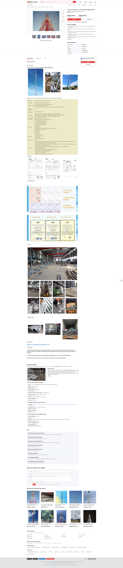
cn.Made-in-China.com (70, 562)
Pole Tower (82, 551)
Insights (82, 561)
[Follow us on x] (90, 558)
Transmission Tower (47, 536)
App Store (29, 558)
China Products (47, 561)
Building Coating (29, 534)
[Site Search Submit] (74, 2)
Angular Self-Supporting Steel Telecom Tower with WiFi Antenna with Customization (32, 505)
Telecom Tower (51, 6)
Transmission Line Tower (43, 404)
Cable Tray (80, 536)
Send (34, 484)
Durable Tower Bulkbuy (31, 554)
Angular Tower (49, 404)
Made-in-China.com (57, 562)
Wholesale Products (61, 561)
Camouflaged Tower (72, 404)
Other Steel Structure (82, 534)
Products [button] (42, 1)
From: (31, 471)
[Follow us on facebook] (88, 558)
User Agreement (67, 564)
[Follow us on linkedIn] (95, 558)
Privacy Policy (76, 564)
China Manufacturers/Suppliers (54, 561)
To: (31, 473)
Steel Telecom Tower (72, 547)
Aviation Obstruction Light (48, 538)
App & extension (84, 4)
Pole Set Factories (57, 551)
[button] (71, 1)
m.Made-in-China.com (64, 562)
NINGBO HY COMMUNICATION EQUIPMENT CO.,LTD (38, 344)
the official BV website (49, 366)
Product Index (78, 561)
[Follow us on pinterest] (94, 558)
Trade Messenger (42, 558)
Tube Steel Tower (69, 551)
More (28, 555)
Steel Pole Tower (88, 551)
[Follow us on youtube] (92, 558)
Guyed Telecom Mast (64, 547)
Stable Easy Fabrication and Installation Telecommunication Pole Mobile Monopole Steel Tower (33, 524)
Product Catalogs (40, 532)
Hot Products (42, 561)
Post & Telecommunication (46, 547)
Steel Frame (63, 534)
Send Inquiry (74, 19)
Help (79, 4)
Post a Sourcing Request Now (54, 484)
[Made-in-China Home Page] (32, 2)
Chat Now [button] (89, 19)
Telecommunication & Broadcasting (42, 6)
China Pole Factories (43, 551)
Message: (30, 476)
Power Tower (50, 551)
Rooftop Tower (66, 404)
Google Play (35, 558)
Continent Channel (72, 561)
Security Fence (46, 534)
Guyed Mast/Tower (31, 405)
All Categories (30, 4)
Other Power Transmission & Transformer (34, 547)
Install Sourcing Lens (51, 558)
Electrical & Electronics (33, 6)
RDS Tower (58, 404)
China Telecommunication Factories (33, 551)
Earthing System (29, 536)
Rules (95, 4)
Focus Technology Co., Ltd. (54, 564)
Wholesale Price (67, 561)
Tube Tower (63, 551)
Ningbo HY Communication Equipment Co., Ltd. (77, 11)
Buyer (74, 4)
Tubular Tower (54, 404)
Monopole (62, 404)
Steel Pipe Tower (76, 551)
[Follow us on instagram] (91, 558)
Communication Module (55, 547)
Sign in (95, 2)
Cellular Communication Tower (81, 547)
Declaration (71, 564)
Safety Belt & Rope (29, 538)
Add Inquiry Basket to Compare (46, 40)
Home (28, 6)
